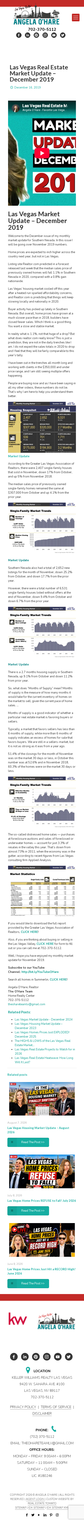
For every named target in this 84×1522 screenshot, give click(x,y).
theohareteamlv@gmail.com (26, 1004)
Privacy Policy (23, 1407)
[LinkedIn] (45, 1515)
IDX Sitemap (36, 1507)
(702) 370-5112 (42, 1436)
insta (45, 35)
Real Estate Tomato (42, 1503)
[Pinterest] (51, 1515)
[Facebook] (27, 1515)
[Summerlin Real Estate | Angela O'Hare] (36, 13)
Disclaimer (42, 1413)
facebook (19, 35)
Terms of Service (56, 1407)
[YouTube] (39, 1515)
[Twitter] (33, 1515)
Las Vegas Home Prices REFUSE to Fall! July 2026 (41, 1200)
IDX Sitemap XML (58, 1507)
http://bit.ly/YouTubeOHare (41, 972)
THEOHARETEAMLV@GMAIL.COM (47, 1443)
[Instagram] (57, 1515)
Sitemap (20, 1507)
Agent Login (35, 1499)
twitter (28, 35)
